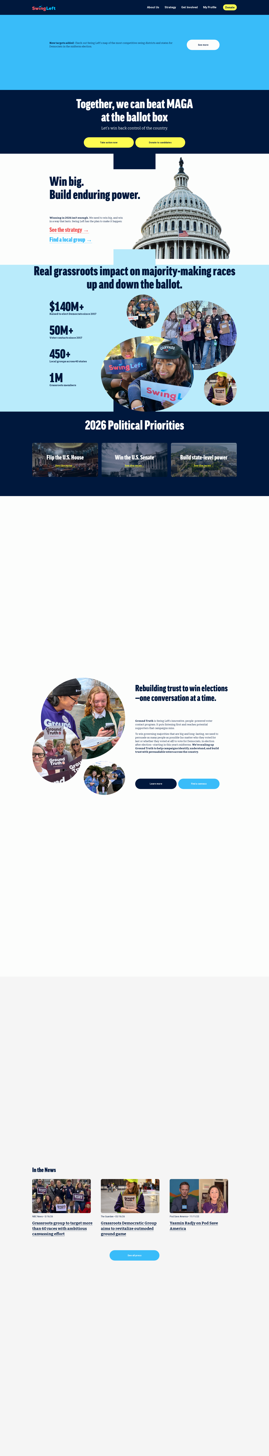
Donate (230, 7)
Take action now (108, 142)
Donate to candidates (160, 142)
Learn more (156, 783)
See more (203, 45)
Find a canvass (199, 783)
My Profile (209, 7)
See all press (135, 1255)
